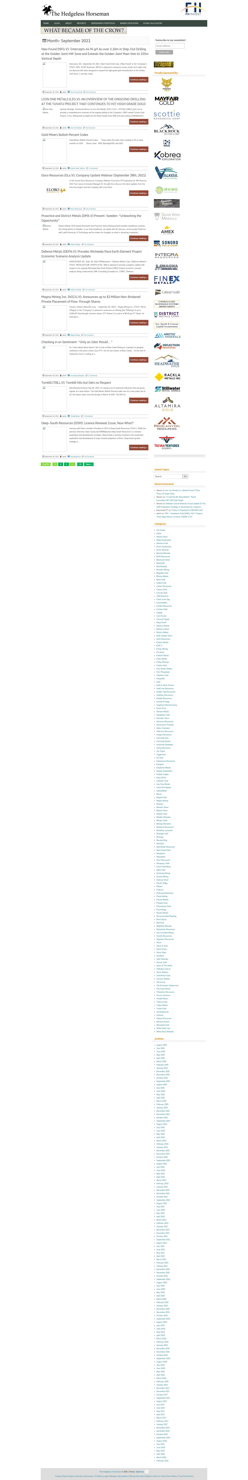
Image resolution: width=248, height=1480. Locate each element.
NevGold (160, 843)
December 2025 (162, 1071)
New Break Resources (165, 847)
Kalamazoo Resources (165, 761)
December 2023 (162, 1150)
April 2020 (160, 1296)
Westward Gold (162, 1025)
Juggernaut (161, 754)
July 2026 (160, 1048)
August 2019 (161, 1322)
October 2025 (162, 1078)
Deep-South (161, 622)
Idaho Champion (163, 728)
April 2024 (160, 1137)
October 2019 (162, 1315)
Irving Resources (163, 748)
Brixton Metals (162, 576)
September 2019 (163, 1319)
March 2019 (161, 1339)
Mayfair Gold (161, 814)
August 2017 (161, 1401)
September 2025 (163, 1081)
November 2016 (162, 1431)
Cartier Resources (163, 586)
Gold (158, 682)
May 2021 (160, 1253)
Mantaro (159, 804)
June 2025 (160, 1091)
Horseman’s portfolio (103, 23)
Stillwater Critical (163, 969)
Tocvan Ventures (163, 995)
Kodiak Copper (162, 774)
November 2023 (162, 1154)
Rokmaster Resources (165, 929)
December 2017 (162, 1388)
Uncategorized (75, 456)
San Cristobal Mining (165, 933)
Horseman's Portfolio (165, 725)
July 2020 (160, 1286)
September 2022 (163, 1200)
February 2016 (162, 1461)
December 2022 (162, 1190)
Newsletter (160, 857)
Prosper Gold (161, 903)
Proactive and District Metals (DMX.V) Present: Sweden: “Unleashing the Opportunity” (91, 218)
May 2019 (160, 1332)
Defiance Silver (162, 629)
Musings (159, 837)
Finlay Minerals (162, 662)
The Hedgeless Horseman (110, 1472)
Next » (89, 464)
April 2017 (160, 1414)
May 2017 (160, 1411)
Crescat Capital (162, 619)
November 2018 (162, 1352)
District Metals (75, 244)
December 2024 (162, 1111)
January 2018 (162, 1385)
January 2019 (162, 1345)
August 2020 (161, 1282)
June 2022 (160, 1210)
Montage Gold (162, 834)
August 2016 (161, 1441)
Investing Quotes (163, 741)
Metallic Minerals (163, 817)
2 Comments (93, 168)
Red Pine (160, 923)
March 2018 (161, 1378)
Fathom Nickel (162, 655)
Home (46, 23)
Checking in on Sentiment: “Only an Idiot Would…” (77, 341)
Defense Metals (75, 290)
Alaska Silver (161, 537)
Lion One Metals (76, 128)
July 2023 (160, 1167)
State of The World (164, 966)
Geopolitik (160, 679)
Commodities (161, 603)
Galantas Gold (162, 675)
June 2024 (160, 1131)
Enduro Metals (162, 642)
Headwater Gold (163, 715)
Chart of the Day (163, 599)
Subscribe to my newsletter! (170, 40)
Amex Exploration (163, 547)
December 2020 (162, 1269)
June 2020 (160, 1289)
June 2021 (160, 1249)
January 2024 (162, 1147)
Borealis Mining (162, 570)
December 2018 (162, 1348)
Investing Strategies (77, 375)
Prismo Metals (162, 900)
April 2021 (160, 1256)
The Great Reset (163, 989)
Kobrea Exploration (164, 771)
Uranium (159, 1015)
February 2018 (162, 1381)
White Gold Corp (163, 1028)
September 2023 (163, 1160)
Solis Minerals (162, 959)
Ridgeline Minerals (164, 926)
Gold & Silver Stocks (77, 168)
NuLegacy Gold (162, 863)
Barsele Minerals (163, 553)
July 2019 (160, 1325)
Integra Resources (164, 735)
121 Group (160, 530)
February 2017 (162, 1421)
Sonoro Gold (161, 962)
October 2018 (162, 1355)
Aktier (158, 533)
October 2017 (162, 1395)
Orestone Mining (163, 873)
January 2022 (162, 1226)
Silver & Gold (159, 1476)
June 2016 (160, 1447)
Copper (159, 613)
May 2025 (160, 1094)
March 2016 (161, 1457)
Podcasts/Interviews (164, 893)
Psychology (161, 909)
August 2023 (161, 1164)
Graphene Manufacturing (166, 705)
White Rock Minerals (165, 1032)
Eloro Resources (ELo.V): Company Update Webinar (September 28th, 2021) (93, 175)
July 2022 (160, 1207)
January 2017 (162, 1424)
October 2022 (162, 1197)
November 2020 (162, 1273)
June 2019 (160, 1329)
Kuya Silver (161, 778)
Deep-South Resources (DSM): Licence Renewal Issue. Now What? (87, 422)
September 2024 (163, 1121)
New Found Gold (76, 92)
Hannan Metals (162, 712)
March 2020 (161, 1299)
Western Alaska (162, 1022)
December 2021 (162, 1230)
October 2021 (162, 1236)
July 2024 (160, 1127)
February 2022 (162, 1223)
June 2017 (160, 1408)
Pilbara (159, 886)
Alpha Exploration (163, 540)
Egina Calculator (152, 23)
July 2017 (160, 1405)
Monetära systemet (164, 830)
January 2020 (162, 1306)
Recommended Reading (166, 916)
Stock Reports (162, 972)
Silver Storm (161, 949)
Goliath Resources (164, 698)
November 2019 (162, 1312)
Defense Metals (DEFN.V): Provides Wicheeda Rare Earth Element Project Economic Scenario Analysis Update (91, 254)
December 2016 (162, 1428)
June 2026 (160, 1052)
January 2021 (162, 1266)
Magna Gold (161, 797)
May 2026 (160, 1055)
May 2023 (160, 1174)
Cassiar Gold (161, 593)
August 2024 (161, 1124)
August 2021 (161, 1243)
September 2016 (163, 1438)
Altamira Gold (162, 543)
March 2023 (161, 1180)
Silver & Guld (161, 946)
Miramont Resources (165, 827)
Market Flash (161, 811)
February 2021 (162, 1263)
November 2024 (162, 1114)
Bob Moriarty (161, 566)
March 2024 (161, 1141)
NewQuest (160, 853)
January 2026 (162, 1068)
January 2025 (162, 1108)
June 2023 (160, 1170)
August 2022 (161, 1203)
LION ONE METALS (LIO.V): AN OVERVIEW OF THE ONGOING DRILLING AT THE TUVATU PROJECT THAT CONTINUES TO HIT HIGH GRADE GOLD (93, 101)
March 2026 (161, 1061)
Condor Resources (164, 606)
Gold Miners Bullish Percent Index (64, 134)
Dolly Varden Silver (164, 636)
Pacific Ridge (161, 883)
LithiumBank (161, 791)
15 (80, 464)
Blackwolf (160, 563)
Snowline (160, 956)
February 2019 (162, 1342)
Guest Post (161, 708)
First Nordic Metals (164, 669)
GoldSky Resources (164, 695)
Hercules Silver (162, 718)
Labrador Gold (162, 781)
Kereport (159, 764)
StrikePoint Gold (163, 975)
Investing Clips (162, 738)
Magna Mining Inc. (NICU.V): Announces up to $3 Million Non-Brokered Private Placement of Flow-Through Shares (90, 299)
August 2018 (161, 1362)
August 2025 (161, 1084)
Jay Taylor (160, 751)
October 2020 (162, 1276)
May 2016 (160, 1451)
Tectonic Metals (163, 979)
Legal (57, 23)
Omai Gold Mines (163, 867)
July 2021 (160, 1246)
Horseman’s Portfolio (93, 1476)
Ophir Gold (160, 870)
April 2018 (160, 1375)
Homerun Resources (164, 721)
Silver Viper (161, 952)
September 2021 (163, 1240)
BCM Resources (163, 556)
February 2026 (162, 1065)
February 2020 (162, 1302)
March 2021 (161, 1259)
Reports (81, 23)
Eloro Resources (76, 209)
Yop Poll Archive (185, 1476)
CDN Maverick (162, 596)
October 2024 (162, 1117)
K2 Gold (159, 758)
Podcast (159, 890)
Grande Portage (162, 702)
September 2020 (163, 1279)
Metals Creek (161, 820)
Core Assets (161, 616)
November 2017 (162, 1391)
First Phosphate (163, 672)
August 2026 (161, 1045)
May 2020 (160, 1292)
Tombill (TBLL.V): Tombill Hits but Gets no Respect (76, 382)
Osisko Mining (162, 876)
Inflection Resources (165, 731)
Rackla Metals (162, 913)
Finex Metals (161, 659)
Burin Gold (160, 580)
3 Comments (88, 416)
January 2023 (162, 1187)
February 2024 (162, 1144)
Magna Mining (75, 335)
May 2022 (160, 1213)
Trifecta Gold (161, 1002)
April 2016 (160, 1454)
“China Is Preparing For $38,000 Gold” (187, 510)
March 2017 (161, 1418)
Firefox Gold (161, 665)
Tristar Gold (161, 1008)
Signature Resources (165, 939)
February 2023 (162, 1183)
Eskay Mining (162, 649)
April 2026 (160, 1058)
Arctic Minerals (162, 550)
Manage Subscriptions (119, 1476)
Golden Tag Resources (165, 692)
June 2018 (160, 1368)
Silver (158, 942)
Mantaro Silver (162, 807)
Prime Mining (161, 896)
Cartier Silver (161, 589)
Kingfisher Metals (163, 768)
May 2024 (160, 1134)
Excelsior (160, 652)
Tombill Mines (75, 416)
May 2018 (160, 1372)
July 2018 (160, 1365)
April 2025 (160, 1098)
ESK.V (159, 646)
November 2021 (162, 1233)
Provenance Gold (163, 906)
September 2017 (163, 1398)
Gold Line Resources (165, 688)
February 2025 (162, 1104)
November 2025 (162, 1075)
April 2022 (160, 1216)
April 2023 (160, 1177)
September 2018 (163, 1358)
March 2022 (161, 1220)
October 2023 (162, 1157)
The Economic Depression (167, 985)
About (68, 23)
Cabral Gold (161, 583)
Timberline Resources (165, 992)
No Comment (91, 92)
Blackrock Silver (163, 560)
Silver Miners (171, 1476)
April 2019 (160, 1335)
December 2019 (162, 1309)
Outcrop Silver (162, 880)
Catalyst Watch (61, 1476)
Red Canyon (161, 919)
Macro (159, 794)
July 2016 (160, 1444)
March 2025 (161, 1101)
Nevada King (161, 840)
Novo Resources (163, 860)
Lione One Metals (163, 787)
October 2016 (162, 1434)
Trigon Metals (162, 1005)
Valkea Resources (164, 1018)
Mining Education (129, 23)
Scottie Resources (164, 936)
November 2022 (162, 1193)
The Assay (160, 982)
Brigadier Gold (162, 573)
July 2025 (160, 1088)
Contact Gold (161, 609)
